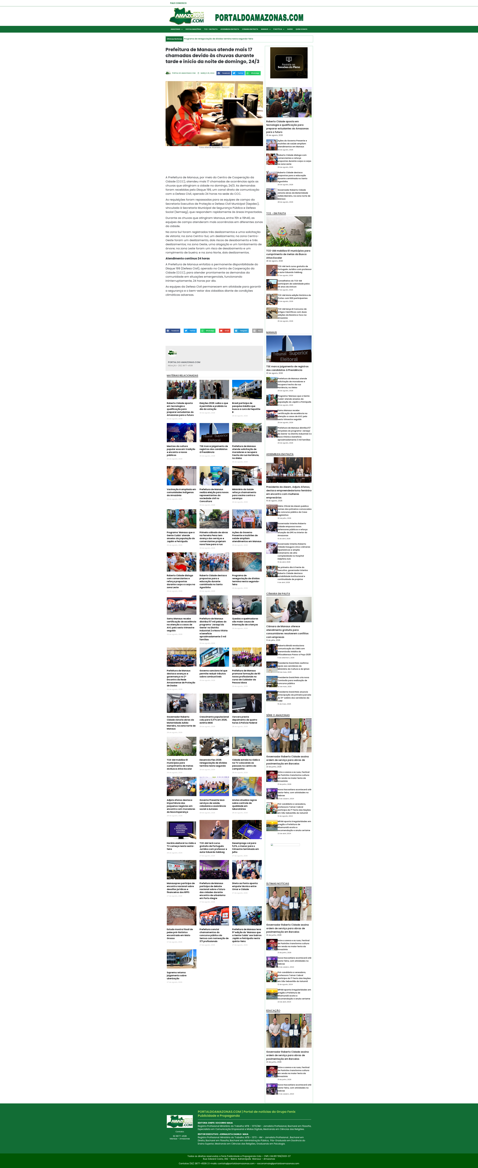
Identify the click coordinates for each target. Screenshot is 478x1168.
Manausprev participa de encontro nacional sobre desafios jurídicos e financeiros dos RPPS (181, 888)
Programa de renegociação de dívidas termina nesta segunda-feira (246, 580)
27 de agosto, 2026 (285, 275)
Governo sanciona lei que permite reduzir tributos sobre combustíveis (213, 673)
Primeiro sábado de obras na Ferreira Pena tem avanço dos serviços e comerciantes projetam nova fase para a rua (214, 538)
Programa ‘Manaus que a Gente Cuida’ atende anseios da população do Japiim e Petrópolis (181, 537)
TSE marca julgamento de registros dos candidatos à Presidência (214, 449)
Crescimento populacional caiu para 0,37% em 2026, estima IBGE (214, 719)
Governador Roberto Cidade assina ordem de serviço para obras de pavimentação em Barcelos (287, 760)
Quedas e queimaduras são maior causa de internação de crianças (245, 621)
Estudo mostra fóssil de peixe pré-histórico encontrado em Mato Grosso (180, 934)
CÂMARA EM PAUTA (250, 29)
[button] (223, 73)
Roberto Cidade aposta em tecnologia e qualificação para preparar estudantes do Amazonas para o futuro (180, 409)
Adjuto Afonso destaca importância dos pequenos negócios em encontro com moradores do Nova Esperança (181, 806)
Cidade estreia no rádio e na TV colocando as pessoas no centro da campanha (246, 764)
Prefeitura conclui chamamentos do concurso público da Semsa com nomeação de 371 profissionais (214, 935)
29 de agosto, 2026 (285, 150)
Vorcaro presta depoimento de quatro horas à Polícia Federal (244, 719)
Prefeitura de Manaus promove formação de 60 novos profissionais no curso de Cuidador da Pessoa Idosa (246, 676)
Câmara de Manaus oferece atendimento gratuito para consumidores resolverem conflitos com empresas (287, 632)
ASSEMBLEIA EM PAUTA (229, 29)
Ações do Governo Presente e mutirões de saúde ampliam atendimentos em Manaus (246, 537)
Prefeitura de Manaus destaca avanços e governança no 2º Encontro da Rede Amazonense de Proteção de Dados (181, 678)
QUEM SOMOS (301, 29)
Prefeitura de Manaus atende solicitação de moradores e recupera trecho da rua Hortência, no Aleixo (245, 452)
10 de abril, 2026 (284, 538)
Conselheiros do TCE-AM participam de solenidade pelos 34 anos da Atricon (294, 283)
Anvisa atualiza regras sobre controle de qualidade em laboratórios (244, 805)
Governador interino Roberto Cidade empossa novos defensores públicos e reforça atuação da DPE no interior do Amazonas (292, 529)
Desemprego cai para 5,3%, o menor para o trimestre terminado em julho (245, 848)
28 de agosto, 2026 (285, 202)
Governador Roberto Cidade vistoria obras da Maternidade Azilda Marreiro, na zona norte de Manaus (181, 722)
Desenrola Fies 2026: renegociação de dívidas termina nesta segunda (213, 762)
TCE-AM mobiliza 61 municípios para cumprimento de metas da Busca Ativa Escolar (180, 764)
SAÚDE (290, 29)
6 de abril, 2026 (284, 582)
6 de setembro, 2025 (286, 657)
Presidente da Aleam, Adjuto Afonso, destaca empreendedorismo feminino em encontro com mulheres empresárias (289, 492)
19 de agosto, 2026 (274, 500)
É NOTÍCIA (277, 29)
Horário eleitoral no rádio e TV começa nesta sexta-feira (181, 846)
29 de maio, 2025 (285, 672)
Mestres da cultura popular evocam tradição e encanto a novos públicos (181, 451)
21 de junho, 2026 (284, 784)
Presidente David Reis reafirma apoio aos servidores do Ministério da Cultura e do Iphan (293, 666)
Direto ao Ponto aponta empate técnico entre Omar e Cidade (245, 886)
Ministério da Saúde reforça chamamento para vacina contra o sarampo (244, 494)
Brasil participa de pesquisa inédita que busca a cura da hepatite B (246, 408)
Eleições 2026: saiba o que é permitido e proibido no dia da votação (214, 406)
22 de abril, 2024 (284, 833)
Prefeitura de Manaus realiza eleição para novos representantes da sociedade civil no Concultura (214, 495)
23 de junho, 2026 (273, 766)
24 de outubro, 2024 (286, 798)
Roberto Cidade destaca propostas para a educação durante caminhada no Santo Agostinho (213, 581)
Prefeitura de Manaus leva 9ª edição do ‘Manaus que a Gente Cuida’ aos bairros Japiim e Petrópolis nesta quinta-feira (247, 935)
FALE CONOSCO (178, 3)
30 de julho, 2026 (284, 518)
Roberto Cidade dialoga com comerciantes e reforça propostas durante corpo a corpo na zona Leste (181, 581)
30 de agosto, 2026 (274, 135)
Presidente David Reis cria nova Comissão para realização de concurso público (293, 680)
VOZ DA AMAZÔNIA (193, 29)
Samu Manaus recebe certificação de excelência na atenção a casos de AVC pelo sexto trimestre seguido (181, 624)
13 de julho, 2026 (273, 640)
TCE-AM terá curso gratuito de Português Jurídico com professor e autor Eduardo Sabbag (213, 848)
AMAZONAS (175, 29)
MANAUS (264, 29)
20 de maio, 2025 (285, 686)
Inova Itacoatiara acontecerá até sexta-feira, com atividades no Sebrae (294, 792)
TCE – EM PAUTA (210, 29)
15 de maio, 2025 (284, 704)
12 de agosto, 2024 (285, 816)
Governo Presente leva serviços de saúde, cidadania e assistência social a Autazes (213, 805)
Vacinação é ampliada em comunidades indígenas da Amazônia (181, 492)
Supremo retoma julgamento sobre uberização (176, 975)
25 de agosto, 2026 (285, 301)
